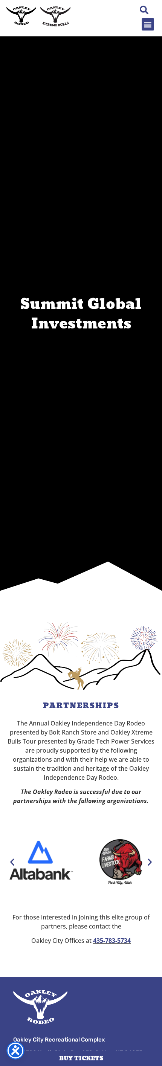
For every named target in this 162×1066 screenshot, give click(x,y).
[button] (148, 24)
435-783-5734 (112, 940)
